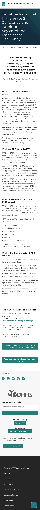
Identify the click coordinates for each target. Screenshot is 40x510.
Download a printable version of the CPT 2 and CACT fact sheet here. (20, 346)
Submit (20, 413)
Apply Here (20, 423)
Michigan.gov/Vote (13, 446)
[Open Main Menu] (37, 3)
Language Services (11, 495)
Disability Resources (11, 490)
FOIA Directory (9, 500)
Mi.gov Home (9, 473)
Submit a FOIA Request (20, 431)
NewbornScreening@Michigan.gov (20, 321)
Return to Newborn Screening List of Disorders (20, 360)
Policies (7, 479)
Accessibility (8, 484)
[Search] (33, 3)
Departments (9, 506)
